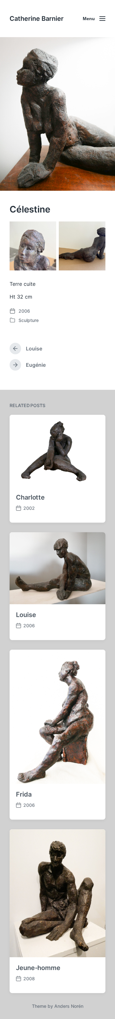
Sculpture (29, 320)
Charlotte (30, 497)
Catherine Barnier (37, 18)
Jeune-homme (38, 968)
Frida (24, 794)
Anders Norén (68, 1006)
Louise (26, 615)
